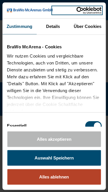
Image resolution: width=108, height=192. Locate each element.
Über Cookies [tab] (87, 26)
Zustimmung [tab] (19, 26)
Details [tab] (53, 26)
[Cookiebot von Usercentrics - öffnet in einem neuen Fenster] (76, 10)
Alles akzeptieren (54, 138)
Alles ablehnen (54, 176)
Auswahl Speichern (54, 157)
